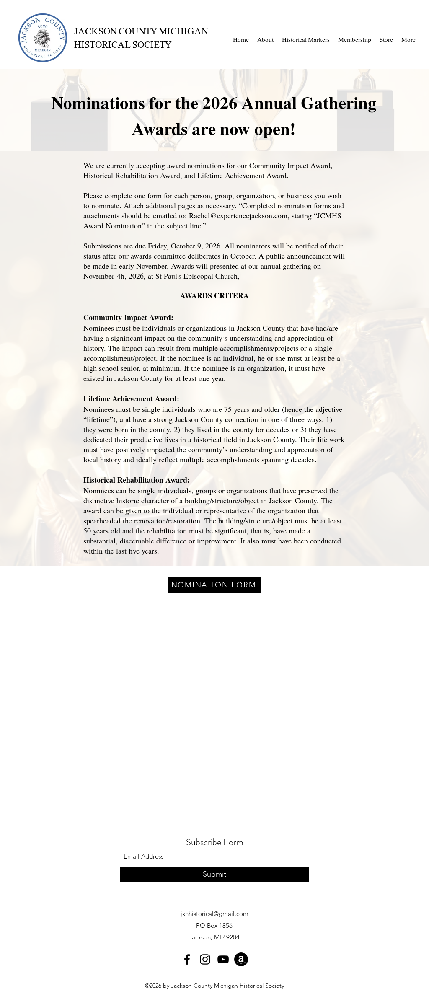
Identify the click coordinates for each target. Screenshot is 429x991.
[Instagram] (205, 959)
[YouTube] (223, 959)
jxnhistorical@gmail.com (214, 914)
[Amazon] (241, 959)
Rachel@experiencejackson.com (238, 215)
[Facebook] (187, 959)
